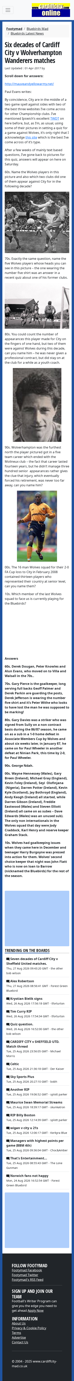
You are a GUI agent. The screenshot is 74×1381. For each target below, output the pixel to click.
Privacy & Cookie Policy (29, 1328)
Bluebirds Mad (37, 29)
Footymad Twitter (25, 1275)
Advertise (19, 1337)
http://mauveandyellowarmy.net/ (29, 84)
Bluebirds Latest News (27, 33)
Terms (16, 1333)
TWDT (54, 118)
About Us (19, 1323)
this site (31, 137)
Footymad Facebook (27, 1270)
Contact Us (20, 1342)
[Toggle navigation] (7, 10)
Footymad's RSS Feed (27, 1279)
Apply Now (36, 1310)
